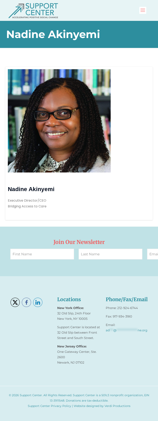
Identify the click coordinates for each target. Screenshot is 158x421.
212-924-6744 (127, 308)
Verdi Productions (117, 406)
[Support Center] (33, 10)
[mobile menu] (142, 10)
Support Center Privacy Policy (49, 406)
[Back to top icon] (138, 412)
